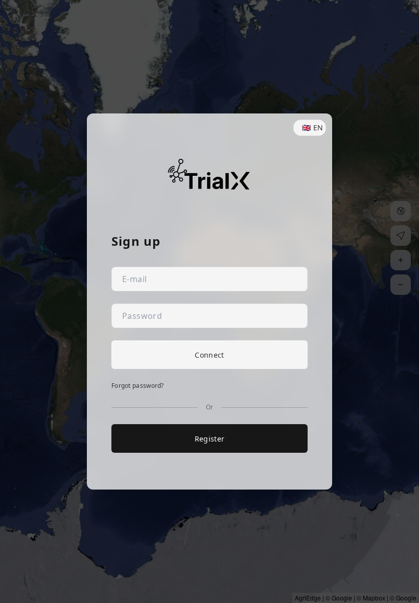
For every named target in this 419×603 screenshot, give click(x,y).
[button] (309, 128)
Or (210, 407)
